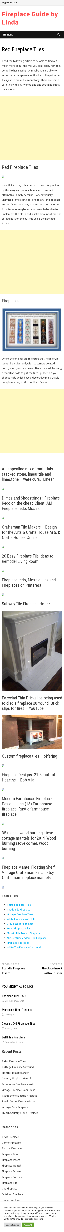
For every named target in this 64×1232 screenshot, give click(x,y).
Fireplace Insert (11, 1160)
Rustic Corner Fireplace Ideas (19, 1101)
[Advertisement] (32, 128)
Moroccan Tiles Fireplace (17, 1010)
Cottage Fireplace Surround (18, 1067)
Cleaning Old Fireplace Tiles (18, 1023)
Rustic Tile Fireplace (18, 909)
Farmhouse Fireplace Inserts (18, 1084)
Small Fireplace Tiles (18, 928)
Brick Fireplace (10, 1137)
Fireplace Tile (9, 1183)
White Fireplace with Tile (21, 919)
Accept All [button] (28, 1225)
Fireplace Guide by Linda (30, 18)
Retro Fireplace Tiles (19, 904)
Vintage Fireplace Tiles (20, 914)
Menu (10, 34)
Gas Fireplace (9, 1188)
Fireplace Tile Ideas (18, 942)
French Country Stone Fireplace (20, 1113)
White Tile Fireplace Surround (24, 947)
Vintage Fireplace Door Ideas (18, 1090)
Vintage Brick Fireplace (15, 1107)
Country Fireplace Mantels (17, 1078)
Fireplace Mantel (11, 1165)
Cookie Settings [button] (12, 1225)
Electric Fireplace (12, 1148)
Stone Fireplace (11, 1200)
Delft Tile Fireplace (13, 1037)
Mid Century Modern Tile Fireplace (26, 938)
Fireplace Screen (11, 1171)
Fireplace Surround (12, 1177)
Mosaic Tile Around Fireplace (23, 933)
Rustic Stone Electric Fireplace (19, 1095)
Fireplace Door (10, 1154)
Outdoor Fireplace (12, 1194)
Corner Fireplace (11, 1142)
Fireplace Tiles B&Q (14, 996)
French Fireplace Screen (15, 1072)
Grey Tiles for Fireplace (20, 923)
